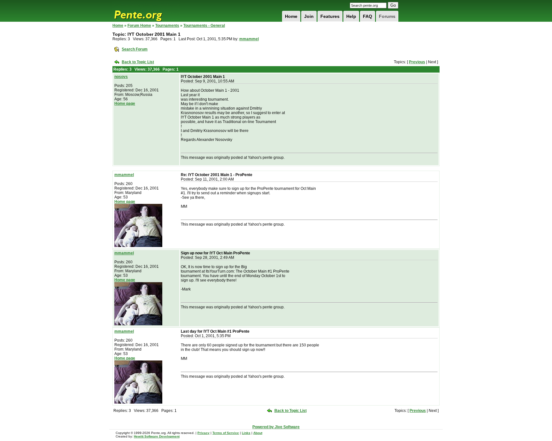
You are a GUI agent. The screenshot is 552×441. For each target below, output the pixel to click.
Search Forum (135, 49)
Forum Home (139, 25)
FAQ (367, 16)
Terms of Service (225, 433)
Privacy (203, 433)
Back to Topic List (138, 62)
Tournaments (167, 25)
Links (246, 433)
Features (330, 16)
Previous (417, 62)
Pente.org (146, 11)
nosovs (121, 76)
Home (291, 16)
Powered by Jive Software (276, 427)
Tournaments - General (204, 25)
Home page (124, 103)
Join (309, 16)
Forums (387, 16)
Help (351, 16)
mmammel (249, 39)
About (257, 433)
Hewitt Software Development (157, 436)
